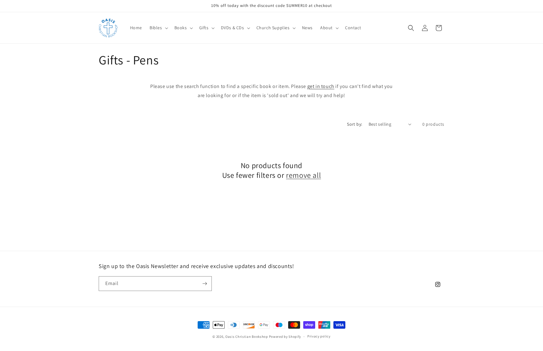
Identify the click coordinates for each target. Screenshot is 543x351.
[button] (158, 27)
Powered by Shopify (285, 336)
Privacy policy (319, 336)
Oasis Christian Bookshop (246, 336)
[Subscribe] (204, 283)
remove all (303, 175)
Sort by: (354, 124)
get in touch (320, 86)
